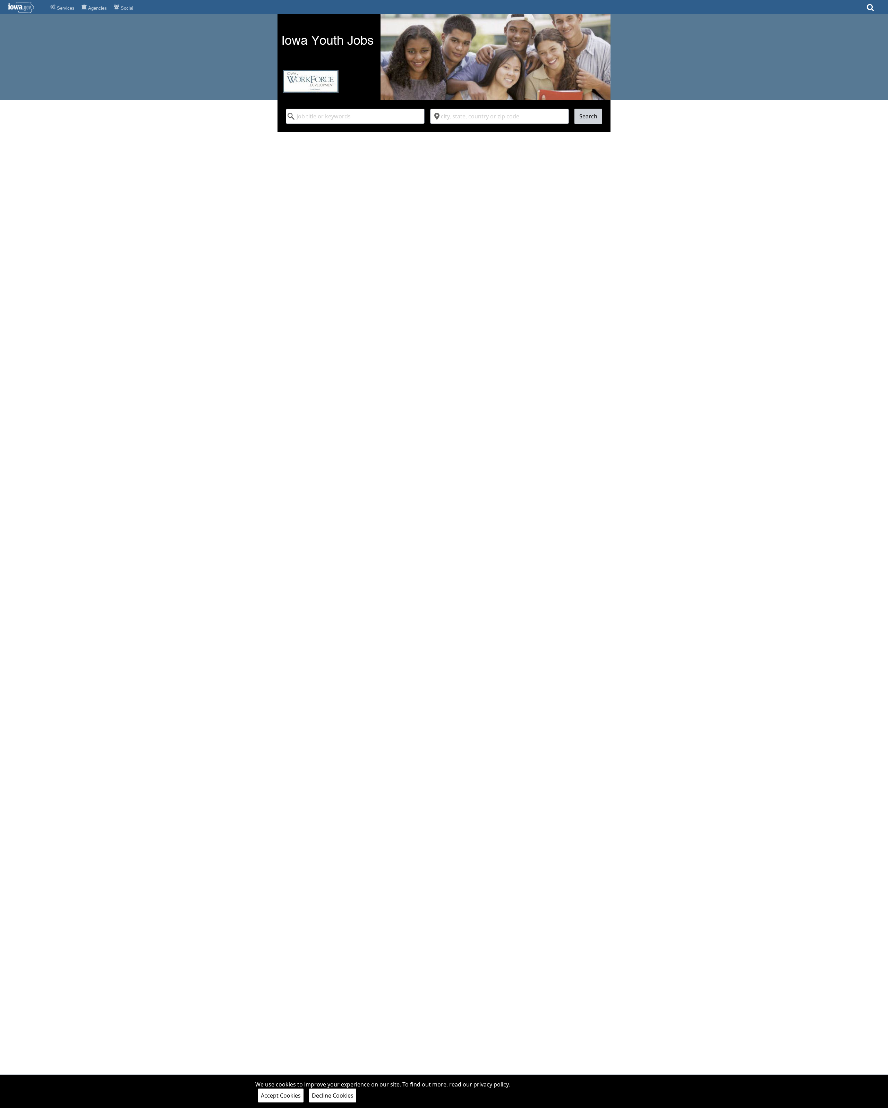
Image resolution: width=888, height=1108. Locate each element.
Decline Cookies (332, 1095)
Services (65, 8)
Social (126, 8)
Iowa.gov (25, 7)
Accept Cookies (281, 1095)
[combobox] (355, 116)
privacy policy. (491, 1084)
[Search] (870, 9)
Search (588, 116)
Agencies (97, 8)
